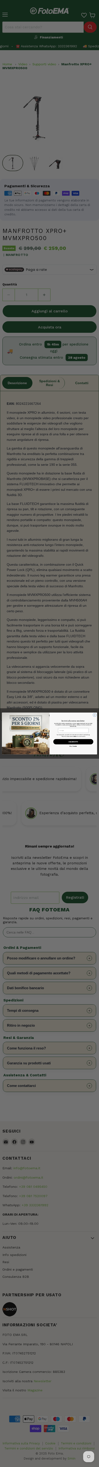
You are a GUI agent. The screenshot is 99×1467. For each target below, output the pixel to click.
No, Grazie (73, 746)
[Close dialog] (94, 715)
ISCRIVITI (73, 742)
